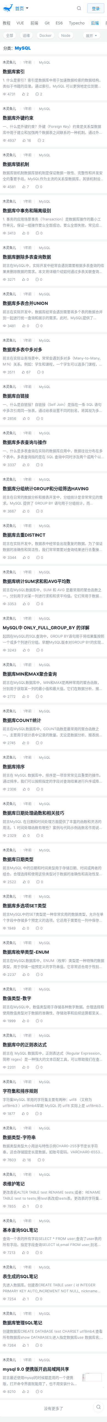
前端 (34, 23)
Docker (46, 35)
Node (66, 35)
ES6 (59, 23)
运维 (26, 35)
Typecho (77, 23)
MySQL (44, 62)
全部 (9, 35)
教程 (6, 23)
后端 (95, 23)
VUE (20, 23)
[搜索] (98, 1407)
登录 (96, 8)
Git (47, 23)
